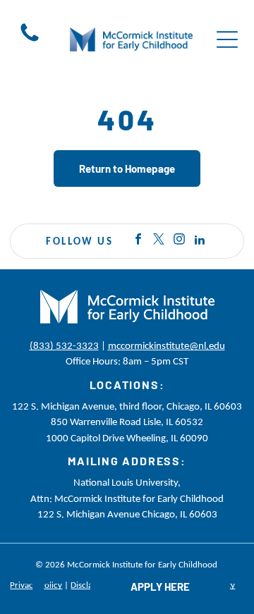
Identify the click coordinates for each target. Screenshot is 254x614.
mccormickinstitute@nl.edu (166, 345)
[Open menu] (227, 39)
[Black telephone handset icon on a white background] (29, 41)
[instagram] (179, 241)
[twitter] (158, 241)
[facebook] (138, 241)
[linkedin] (199, 241)
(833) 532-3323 (64, 345)
